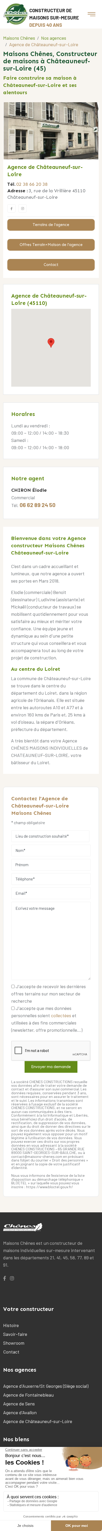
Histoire (11, 1325)
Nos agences (53, 38)
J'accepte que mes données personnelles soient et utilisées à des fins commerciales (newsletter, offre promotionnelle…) (46, 1019)
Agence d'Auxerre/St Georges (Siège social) (45, 1386)
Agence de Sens (19, 1403)
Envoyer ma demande (51, 1066)
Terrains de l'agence (51, 224)
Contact (51, 264)
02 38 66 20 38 (32, 184)
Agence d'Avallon (20, 1412)
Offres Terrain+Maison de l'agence (51, 244)
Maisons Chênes (19, 38)
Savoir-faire (15, 1334)
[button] (51, 343)
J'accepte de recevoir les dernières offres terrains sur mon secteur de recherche (48, 993)
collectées (61, 1015)
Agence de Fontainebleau (28, 1395)
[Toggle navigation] (91, 14)
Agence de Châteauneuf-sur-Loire (37, 1421)
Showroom (13, 1343)
